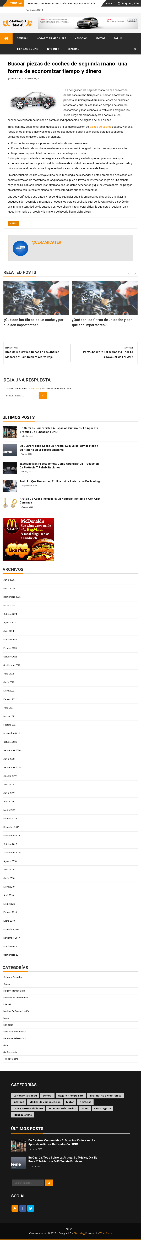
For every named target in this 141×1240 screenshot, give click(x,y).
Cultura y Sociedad (13, 977)
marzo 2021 (9, 716)
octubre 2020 (10, 742)
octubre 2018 (10, 844)
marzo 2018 (9, 904)
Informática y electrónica (16, 997)
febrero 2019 (10, 818)
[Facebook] (22, 1208)
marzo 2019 (9, 810)
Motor (101, 38)
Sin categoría (10, 1052)
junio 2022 (8, 682)
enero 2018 (9, 921)
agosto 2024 (10, 622)
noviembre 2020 (11, 733)
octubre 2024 (10, 614)
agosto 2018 (10, 861)
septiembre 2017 (12, 955)
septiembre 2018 (12, 852)
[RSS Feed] (15, 1208)
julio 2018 (8, 869)
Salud (118, 38)
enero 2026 (9, 588)
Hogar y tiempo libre (51, 38)
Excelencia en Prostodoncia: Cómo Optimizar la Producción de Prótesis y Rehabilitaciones (59, 465)
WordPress (105, 1233)
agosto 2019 (10, 776)
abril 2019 (8, 801)
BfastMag (79, 1233)
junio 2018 (8, 878)
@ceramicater (14, 78)
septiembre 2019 (12, 767)
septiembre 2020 (12, 750)
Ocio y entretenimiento (14, 1031)
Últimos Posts (19, 417)
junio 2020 (8, 759)
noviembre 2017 (11, 938)
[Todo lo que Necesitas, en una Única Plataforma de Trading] (10, 486)
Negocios (81, 38)
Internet (52, 49)
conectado (33, 388)
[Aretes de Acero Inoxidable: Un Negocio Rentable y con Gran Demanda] (10, 503)
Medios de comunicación (16, 1011)
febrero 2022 (10, 699)
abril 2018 (8, 895)
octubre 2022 (10, 656)
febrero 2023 (10, 648)
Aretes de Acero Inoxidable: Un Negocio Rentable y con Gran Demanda (60, 500)
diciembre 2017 (11, 929)
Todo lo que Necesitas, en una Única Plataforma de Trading (60, 481)
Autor (109, 3)
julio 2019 (8, 784)
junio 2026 (8, 580)
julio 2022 (8, 673)
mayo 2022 (8, 690)
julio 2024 (8, 631)
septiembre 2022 (12, 665)
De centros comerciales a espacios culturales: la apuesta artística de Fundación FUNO (59, 430)
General (22, 38)
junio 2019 (8, 793)
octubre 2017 (10, 946)
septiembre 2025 (12, 597)
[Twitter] (30, 1208)
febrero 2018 (10, 912)
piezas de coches (101, 126)
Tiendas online (27, 49)
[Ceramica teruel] (6, 38)
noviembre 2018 (11, 835)
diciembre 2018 (11, 827)
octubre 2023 (10, 639)
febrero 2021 (10, 724)
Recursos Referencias (14, 1038)
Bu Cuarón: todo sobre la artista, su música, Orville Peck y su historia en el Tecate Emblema (59, 447)
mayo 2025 (8, 605)
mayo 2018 (8, 886)
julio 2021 (8, 707)
